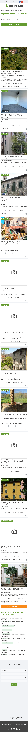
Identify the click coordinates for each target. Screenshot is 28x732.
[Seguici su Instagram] (11, 729)
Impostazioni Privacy (16, 726)
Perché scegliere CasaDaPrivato (18, 716)
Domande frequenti (12, 719)
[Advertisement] (14, 37)
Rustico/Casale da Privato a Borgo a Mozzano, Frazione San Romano (12, 589)
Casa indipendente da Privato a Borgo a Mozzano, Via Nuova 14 (13, 157)
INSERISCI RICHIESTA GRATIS (14, 606)
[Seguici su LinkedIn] (19, 729)
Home (2, 10)
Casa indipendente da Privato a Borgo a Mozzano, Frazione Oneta (13, 372)
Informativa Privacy (16, 724)
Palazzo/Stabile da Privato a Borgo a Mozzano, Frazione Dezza (12, 503)
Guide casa (19, 717)
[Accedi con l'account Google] (22, 2)
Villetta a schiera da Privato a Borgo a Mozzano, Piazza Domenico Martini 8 (12, 331)
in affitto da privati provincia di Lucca (14, 654)
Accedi (8, 1)
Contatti (20, 719)
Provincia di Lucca (9, 10)
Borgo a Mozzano (18, 10)
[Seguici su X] (14, 729)
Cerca (14, 684)
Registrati (15, 1)
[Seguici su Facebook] (9, 729)
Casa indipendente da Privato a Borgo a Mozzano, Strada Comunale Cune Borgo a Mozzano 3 (14, 414)
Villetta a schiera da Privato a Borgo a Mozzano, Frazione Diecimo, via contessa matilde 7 (13, 243)
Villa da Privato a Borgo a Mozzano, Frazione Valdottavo (11, 547)
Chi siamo (6, 716)
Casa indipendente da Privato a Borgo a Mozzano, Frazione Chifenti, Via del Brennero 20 (13, 115)
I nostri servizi (11, 717)
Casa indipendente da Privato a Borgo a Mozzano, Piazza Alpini (13, 287)
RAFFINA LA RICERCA (14, 24)
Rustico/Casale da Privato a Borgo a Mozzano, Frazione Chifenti (12, 72)
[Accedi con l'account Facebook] (20, 2)
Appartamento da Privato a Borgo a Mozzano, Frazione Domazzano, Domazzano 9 (12, 199)
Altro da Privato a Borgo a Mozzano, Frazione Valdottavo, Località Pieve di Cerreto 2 (12, 461)
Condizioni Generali (6, 724)
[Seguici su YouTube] (17, 729)
